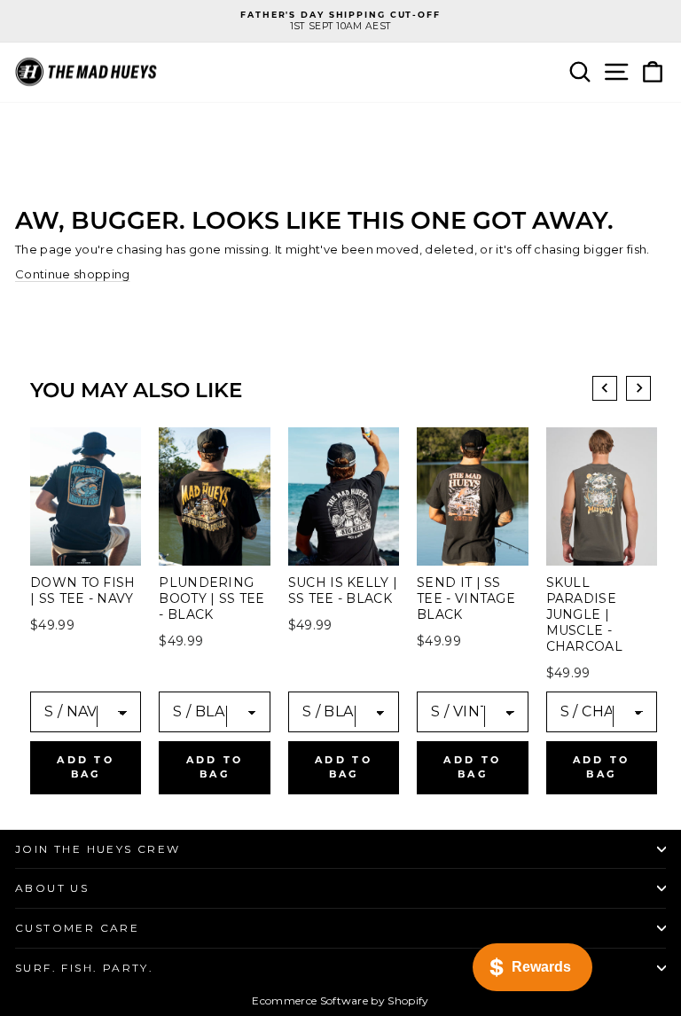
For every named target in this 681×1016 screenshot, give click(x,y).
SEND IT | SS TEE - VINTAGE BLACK (466, 598)
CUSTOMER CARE (77, 927)
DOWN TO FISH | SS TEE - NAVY (83, 590)
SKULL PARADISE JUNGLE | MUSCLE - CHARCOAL (584, 614)
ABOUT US (52, 888)
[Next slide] (638, 388)
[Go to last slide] (604, 388)
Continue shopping (72, 274)
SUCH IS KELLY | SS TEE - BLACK (343, 590)
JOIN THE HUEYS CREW (98, 849)
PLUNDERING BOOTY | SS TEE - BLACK (211, 598)
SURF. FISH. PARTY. (84, 967)
